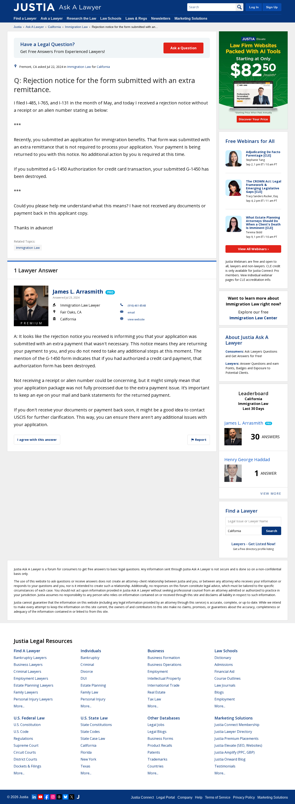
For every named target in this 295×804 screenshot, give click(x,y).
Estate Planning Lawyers (33, 685)
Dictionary (222, 657)
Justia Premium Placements (236, 738)
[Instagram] (53, 796)
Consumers (234, 351)
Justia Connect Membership (236, 724)
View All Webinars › (253, 249)
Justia (18, 27)
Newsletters (160, 18)
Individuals (91, 650)
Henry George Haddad (247, 459)
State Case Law (93, 738)
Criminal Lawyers (27, 671)
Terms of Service (217, 797)
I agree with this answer (37, 439)
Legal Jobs (156, 724)
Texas (85, 766)
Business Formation (164, 657)
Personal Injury (93, 699)
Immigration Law (76, 27)
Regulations (23, 738)
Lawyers (231, 363)
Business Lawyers (28, 664)
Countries (155, 766)
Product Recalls (160, 745)
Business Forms (160, 738)
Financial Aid (224, 671)
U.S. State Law (94, 718)
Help (198, 797)
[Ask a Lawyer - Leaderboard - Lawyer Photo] (233, 436)
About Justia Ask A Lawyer (246, 340)
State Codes (90, 731)
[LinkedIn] (34, 796)
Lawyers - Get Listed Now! (253, 544)
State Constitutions (96, 724)
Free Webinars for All (249, 141)
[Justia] (34, 7)
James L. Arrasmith (78, 291)
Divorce (87, 671)
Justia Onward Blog (230, 759)
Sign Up (272, 7)
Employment (158, 671)
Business (156, 650)
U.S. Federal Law (29, 718)
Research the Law (81, 18)
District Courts (25, 759)
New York (88, 759)
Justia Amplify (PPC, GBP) (234, 752)
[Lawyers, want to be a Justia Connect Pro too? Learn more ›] (110, 291)
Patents (154, 752)
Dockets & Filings (27, 766)
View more (270, 493)
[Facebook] (46, 796)
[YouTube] (40, 796)
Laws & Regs (136, 18)
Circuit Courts (25, 752)
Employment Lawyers (31, 678)
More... (19, 706)
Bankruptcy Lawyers (30, 657)
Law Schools (110, 18)
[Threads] (59, 796)
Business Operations (164, 664)
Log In (254, 7)
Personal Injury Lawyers (33, 699)
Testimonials (224, 766)
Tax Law (154, 699)
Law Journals (224, 685)
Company (185, 797)
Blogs (219, 692)
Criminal (87, 664)
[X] (71, 796)
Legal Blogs (157, 731)
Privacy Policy (244, 797)
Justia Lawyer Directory (233, 731)
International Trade (163, 685)
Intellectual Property (164, 678)
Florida (86, 752)
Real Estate (156, 692)
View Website (136, 319)
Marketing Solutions (190, 18)
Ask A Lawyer (35, 27)
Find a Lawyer (25, 18)
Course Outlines (227, 678)
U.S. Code (21, 731)
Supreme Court (26, 745)
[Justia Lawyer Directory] (78, 796)
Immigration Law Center (253, 317)
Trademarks (157, 759)
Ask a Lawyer (52, 18)
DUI (84, 678)
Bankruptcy (90, 657)
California (54, 27)
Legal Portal (165, 797)
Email (131, 312)
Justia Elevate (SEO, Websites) (238, 745)
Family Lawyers (26, 692)
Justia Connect (142, 797)
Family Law (89, 692)
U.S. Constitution (27, 724)
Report (200, 439)
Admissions (223, 664)
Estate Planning (93, 685)
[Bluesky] (65, 796)
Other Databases (164, 718)
